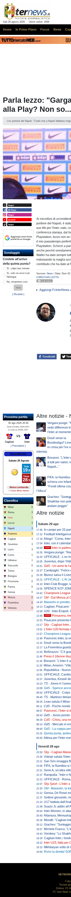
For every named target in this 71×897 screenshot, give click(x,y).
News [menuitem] (57, 29)
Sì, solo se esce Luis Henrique (18, 275)
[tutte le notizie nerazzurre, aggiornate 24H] (27, 11)
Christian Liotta (47, 277)
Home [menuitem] (7, 29)
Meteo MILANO (18, 454)
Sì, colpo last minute (18, 268)
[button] (18, 288)
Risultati (18, 294)
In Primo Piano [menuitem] (26, 29)
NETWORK (65, 874)
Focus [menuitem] (44, 29)
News (50, 273)
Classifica (11, 500)
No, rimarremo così (17, 281)
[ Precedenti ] (18, 445)
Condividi (48, 356)
